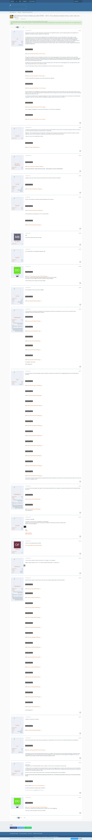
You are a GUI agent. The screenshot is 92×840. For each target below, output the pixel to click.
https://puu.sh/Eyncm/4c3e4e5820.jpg (33, 696)
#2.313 (80, 517)
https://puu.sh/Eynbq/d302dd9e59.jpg (33, 647)
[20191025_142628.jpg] (26, 526)
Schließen (80, 838)
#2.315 (80, 558)
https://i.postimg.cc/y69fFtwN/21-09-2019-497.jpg (35, 750)
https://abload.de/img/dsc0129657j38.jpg (34, 465)
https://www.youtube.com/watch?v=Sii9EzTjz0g (33, 545)
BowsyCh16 (36, 790)
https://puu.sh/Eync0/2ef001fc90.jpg (33, 676)
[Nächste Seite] (25, 27)
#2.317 (80, 717)
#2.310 (80, 309)
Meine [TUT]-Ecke (28, 532)
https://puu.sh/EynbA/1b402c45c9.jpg (33, 657)
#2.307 (80, 249)
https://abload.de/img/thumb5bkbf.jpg (33, 730)
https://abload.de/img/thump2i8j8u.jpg (33, 300)
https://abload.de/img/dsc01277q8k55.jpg (34, 425)
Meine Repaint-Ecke (28, 533)
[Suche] (80, 1)
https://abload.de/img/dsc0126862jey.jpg (34, 415)
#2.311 (80, 371)
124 (23, 27)
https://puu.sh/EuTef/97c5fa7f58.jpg (33, 349)
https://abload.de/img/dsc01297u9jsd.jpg (34, 475)
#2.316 (80, 577)
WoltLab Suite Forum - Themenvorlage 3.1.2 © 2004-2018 (46, 836)
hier (12, 23)
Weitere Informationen (74, 838)
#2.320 (80, 797)
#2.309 (80, 287)
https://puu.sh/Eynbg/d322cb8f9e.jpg (33, 637)
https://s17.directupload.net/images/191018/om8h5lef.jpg (37, 276)
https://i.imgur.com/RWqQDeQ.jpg (33, 147)
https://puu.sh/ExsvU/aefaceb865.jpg (33, 509)
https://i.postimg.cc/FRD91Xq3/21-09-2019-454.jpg (36, 119)
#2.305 (80, 197)
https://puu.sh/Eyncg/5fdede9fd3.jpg (33, 686)
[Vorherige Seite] (10, 27)
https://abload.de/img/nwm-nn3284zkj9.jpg (34, 210)
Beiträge (13, 42)
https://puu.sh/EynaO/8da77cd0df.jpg (33, 617)
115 (15, 27)
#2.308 (80, 266)
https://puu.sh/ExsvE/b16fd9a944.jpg (33, 499)
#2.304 (80, 175)
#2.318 (80, 737)
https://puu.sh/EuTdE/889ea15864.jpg (33, 321)
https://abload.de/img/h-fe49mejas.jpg (34, 224)
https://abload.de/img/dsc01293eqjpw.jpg (34, 445)
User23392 (17, 18)
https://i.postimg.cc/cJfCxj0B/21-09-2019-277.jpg (35, 75)
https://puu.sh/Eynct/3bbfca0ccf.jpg (33, 706)
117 (19, 27)
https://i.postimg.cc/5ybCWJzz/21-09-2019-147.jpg (35, 53)
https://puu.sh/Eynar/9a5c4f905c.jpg (33, 597)
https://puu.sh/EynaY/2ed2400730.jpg (33, 627)
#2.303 (80, 155)
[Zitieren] (80, 123)
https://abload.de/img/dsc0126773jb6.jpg (34, 405)
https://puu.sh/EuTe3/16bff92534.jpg (33, 340)
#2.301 (80, 30)
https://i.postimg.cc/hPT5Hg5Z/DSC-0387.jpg (35, 166)
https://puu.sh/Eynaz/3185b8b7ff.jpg (33, 607)
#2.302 (80, 127)
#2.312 (80, 486)
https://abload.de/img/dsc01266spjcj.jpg (34, 395)
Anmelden (76, 1)
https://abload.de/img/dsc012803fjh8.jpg (34, 435)
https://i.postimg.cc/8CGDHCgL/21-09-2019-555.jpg (36, 88)
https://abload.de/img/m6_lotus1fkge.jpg (34, 188)
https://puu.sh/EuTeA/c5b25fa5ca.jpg (33, 359)
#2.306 (80, 233)
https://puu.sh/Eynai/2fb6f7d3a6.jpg (33, 588)
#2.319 (80, 762)
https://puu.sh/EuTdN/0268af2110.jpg (33, 330)
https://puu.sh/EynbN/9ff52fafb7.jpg (33, 667)
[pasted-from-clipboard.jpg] (25, 565)
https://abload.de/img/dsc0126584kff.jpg (34, 385)
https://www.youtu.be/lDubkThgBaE (38, 785)
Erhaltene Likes (14, 41)
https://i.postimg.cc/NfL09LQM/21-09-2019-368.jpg (36, 106)
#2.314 (80, 540)
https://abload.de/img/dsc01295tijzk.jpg (34, 455)
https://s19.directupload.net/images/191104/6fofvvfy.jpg (37, 807)
